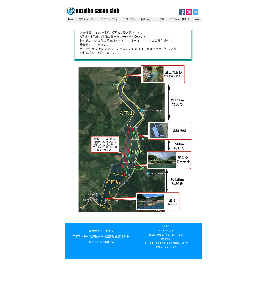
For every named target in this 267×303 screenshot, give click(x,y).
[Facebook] (182, 12)
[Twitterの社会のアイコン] (195, 12)
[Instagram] (189, 12)
